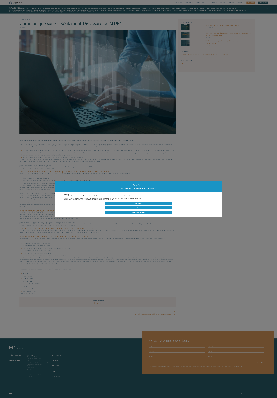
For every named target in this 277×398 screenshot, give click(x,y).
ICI (114, 199)
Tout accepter (138, 203)
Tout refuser (139, 207)
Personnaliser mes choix (138, 212)
